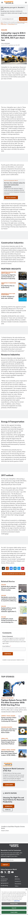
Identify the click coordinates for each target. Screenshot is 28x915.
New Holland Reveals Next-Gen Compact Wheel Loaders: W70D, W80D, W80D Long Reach (9, 753)
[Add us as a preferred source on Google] (7, 568)
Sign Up (5, 864)
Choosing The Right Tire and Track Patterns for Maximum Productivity (8, 276)
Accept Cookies (14, 912)
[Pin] (22, 568)
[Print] (3, 568)
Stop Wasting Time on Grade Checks (7, 286)
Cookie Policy (17, 900)
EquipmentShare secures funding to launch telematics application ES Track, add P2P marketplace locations (8, 610)
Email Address (6, 646)
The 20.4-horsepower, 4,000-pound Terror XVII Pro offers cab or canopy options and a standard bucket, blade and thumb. (14, 709)
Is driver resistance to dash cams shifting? (7, 297)
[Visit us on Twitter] (5, 872)
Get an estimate (11, 197)
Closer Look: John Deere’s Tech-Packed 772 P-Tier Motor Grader (9, 730)
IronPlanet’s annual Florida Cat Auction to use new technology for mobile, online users (9, 620)
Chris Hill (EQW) (5, 43)
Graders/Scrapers (6, 727)
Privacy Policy (3, 24)
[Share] (11, 568)
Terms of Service (11, 24)
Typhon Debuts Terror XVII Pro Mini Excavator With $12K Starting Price (14, 702)
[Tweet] (18, 568)
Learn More (9, 784)
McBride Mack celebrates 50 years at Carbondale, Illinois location (9, 588)
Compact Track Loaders (8, 715)
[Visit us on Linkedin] (9, 872)
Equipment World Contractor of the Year (13, 770)
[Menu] (2, 2)
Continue (7, 653)
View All (8, 809)
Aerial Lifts (4, 738)
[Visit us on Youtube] (12, 872)
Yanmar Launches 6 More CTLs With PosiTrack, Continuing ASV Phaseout (9, 719)
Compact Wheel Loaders (8, 749)
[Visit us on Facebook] (2, 872)
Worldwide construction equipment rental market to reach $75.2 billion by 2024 (8, 599)
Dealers (4, 30)
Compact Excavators (7, 698)
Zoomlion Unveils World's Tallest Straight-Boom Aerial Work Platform (9, 742)
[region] (14, 901)
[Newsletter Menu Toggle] (26, 2)
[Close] (26, 889)
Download (8, 806)
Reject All (14, 908)
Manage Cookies (14, 903)
